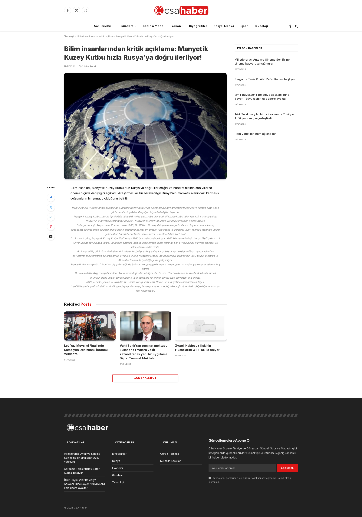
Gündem (126, 26)
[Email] (51, 236)
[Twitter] (51, 207)
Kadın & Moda (153, 26)
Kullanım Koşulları (170, 460)
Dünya (116, 460)
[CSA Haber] (181, 10)
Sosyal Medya (224, 26)
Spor (244, 26)
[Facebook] (51, 198)
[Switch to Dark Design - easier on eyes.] (290, 26)
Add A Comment (145, 378)
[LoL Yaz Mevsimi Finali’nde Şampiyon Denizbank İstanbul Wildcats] (90, 325)
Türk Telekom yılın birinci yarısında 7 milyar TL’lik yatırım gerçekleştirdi (264, 116)
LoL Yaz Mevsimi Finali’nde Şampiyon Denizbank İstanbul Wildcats (86, 350)
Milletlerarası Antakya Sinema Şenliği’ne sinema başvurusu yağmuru (262, 61)
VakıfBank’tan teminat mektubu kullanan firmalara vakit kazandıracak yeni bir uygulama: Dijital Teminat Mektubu (144, 352)
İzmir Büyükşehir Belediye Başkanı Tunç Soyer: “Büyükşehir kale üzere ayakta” (262, 96)
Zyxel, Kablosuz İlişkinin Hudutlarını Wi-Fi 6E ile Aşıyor (197, 348)
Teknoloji (261, 26)
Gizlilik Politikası (252, 478)
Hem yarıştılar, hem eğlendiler (255, 134)
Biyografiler (198, 26)
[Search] (296, 26)
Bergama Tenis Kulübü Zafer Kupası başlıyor (265, 79)
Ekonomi (176, 26)
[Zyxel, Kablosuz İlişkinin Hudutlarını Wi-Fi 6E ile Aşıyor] (201, 325)
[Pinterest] (51, 226)
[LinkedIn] (51, 217)
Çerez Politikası (169, 453)
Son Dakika (102, 26)
